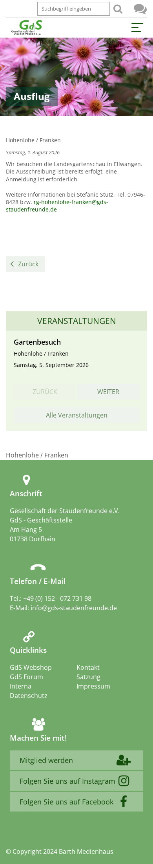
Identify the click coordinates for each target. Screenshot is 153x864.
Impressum (93, 686)
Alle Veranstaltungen (76, 415)
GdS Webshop (31, 667)
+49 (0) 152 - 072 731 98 (57, 598)
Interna (20, 686)
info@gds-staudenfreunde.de (74, 608)
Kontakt (88, 667)
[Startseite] (26, 28)
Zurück (28, 264)
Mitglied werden (46, 760)
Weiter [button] (108, 391)
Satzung (88, 676)
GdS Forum (140, 9)
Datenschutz (28, 695)
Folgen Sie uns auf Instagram (67, 781)
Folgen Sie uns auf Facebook (66, 801)
